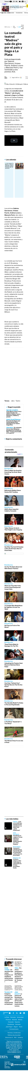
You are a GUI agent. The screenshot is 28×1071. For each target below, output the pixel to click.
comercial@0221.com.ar (14, 1052)
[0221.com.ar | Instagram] (11, 1)
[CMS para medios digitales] (18, 1064)
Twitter (17, 1013)
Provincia (8, 1019)
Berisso (20, 1019)
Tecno (20, 1026)
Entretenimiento (14, 1029)
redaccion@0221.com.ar (14, 1051)
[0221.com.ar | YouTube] (20, 1)
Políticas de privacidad (14, 1035)
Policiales (3, 12)
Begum (16, 1026)
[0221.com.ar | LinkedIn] (23, 1)
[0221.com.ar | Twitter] (17, 1)
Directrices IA (9, 1037)
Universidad (10, 12)
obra (12, 401)
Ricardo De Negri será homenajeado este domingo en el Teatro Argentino (13, 422)
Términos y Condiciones (14, 1032)
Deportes (17, 1022)
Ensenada (11, 1022)
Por (5, 77)
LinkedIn (24, 1013)
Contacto (20, 1037)
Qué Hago (14, 27)
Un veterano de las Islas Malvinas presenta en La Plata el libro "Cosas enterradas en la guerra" (13, 430)
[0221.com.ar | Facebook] (14, 1)
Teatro (18, 401)
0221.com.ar (7, 27)
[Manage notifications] (24, 1062)
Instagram (10, 1013)
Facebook (13, 1013)
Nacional (14, 1019)
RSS (15, 1037)
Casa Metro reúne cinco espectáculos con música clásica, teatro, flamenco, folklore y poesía (13, 413)
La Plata (7, 1017)
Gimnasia (17, 1024)
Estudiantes (19, 12)
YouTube (20, 1013)
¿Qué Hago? (9, 1026)
